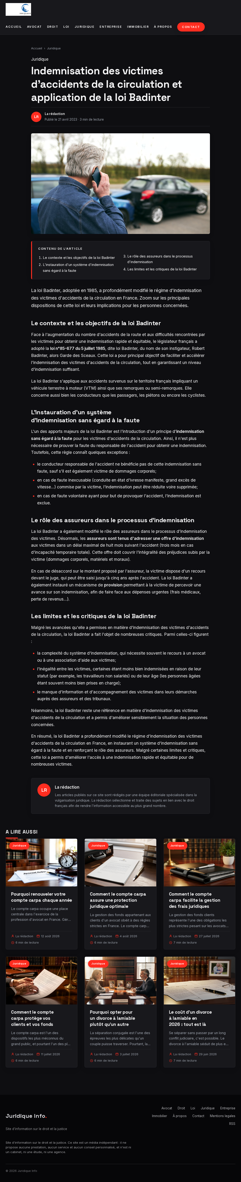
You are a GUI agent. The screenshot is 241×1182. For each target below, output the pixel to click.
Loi (66, 26)
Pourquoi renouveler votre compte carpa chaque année (41, 897)
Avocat (34, 26)
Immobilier (138, 26)
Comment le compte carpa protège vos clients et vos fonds (32, 1018)
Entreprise (111, 26)
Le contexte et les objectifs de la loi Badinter (79, 258)
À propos (163, 26)
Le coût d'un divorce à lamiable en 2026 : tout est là (190, 1018)
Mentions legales (222, 1116)
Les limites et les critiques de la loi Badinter (162, 269)
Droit (52, 26)
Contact (191, 27)
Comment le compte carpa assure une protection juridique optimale (118, 900)
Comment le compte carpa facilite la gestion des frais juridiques (194, 900)
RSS (232, 1124)
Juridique (85, 26)
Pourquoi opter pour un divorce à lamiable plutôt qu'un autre (112, 1018)
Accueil (14, 26)
